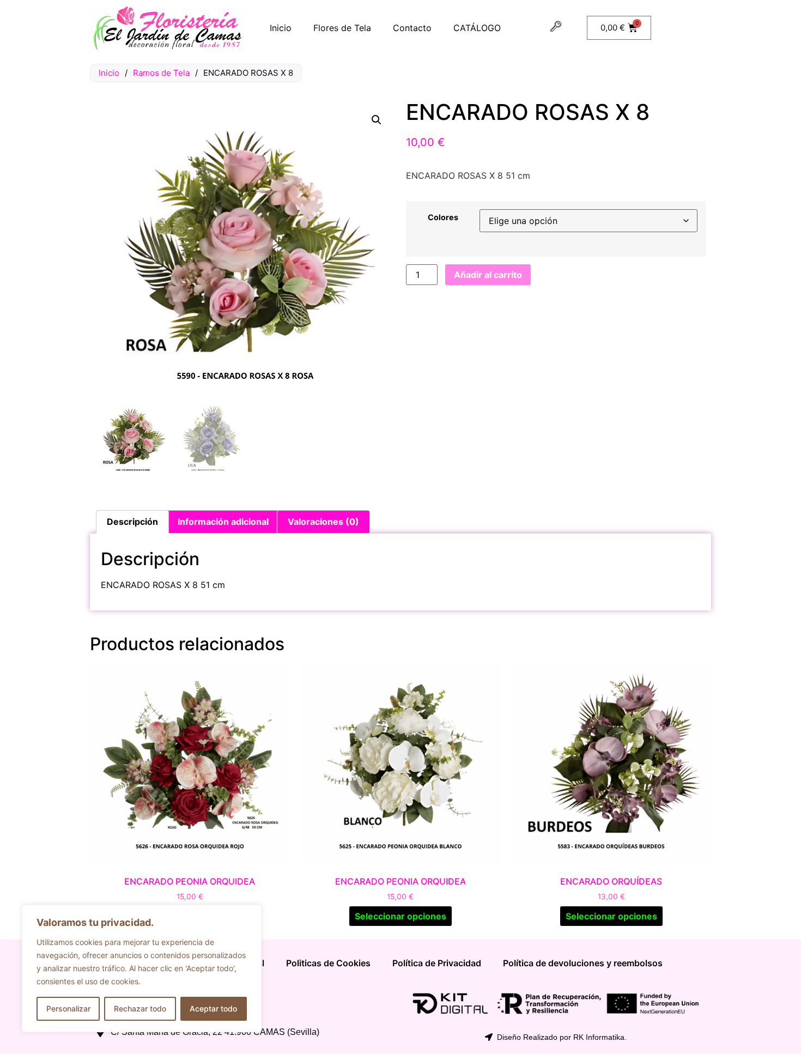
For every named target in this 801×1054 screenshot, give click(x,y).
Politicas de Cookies (328, 963)
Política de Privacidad (436, 963)
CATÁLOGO (477, 27)
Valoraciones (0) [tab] (323, 521)
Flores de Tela (342, 27)
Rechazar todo (140, 1008)
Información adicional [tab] (223, 521)
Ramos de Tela (161, 73)
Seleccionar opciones (400, 916)
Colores (443, 217)
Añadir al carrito (488, 274)
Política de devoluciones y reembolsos (583, 963)
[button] (376, 120)
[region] (142, 968)
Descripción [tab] (132, 521)
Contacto (412, 27)
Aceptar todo (213, 1008)
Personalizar (68, 1008)
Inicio (281, 27)
